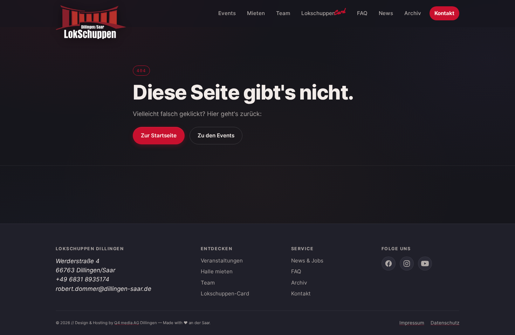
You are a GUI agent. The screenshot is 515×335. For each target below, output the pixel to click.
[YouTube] (425, 264)
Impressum (411, 323)
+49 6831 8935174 (82, 279)
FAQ (362, 13)
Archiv (412, 13)
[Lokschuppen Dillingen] (91, 13)
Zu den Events (216, 135)
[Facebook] (389, 264)
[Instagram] (407, 264)
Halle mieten (217, 271)
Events (227, 13)
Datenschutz (445, 323)
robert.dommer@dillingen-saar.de (103, 288)
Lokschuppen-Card (225, 293)
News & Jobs (307, 260)
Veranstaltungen (222, 260)
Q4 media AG (126, 322)
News (386, 13)
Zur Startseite (159, 135)
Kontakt (444, 13)
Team (283, 13)
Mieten (256, 13)
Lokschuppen (323, 12)
